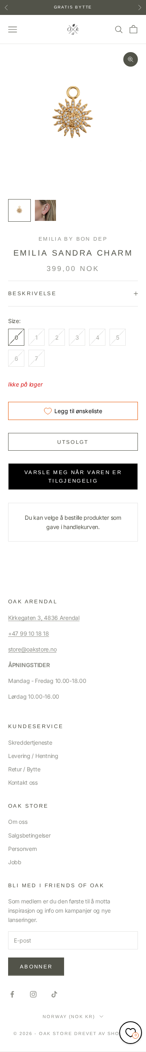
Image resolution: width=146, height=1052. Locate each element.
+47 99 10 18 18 (28, 633)
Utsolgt (72, 442)
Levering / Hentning (33, 755)
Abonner (36, 967)
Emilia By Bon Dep (73, 239)
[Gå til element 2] (45, 210)
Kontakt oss (23, 782)
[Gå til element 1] (19, 210)
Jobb (14, 862)
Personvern (22, 848)
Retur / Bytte (24, 769)
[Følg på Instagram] (33, 994)
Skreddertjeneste (30, 742)
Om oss (17, 821)
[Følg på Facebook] (12, 994)
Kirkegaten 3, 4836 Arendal (43, 617)
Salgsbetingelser (29, 835)
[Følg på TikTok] (54, 994)
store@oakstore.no (32, 649)
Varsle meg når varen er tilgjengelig (73, 476)
